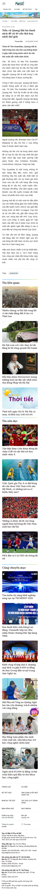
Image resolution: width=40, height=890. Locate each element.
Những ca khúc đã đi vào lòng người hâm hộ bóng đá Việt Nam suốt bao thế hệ (19, 523)
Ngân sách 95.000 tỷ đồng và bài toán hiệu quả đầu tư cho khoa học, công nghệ (19, 774)
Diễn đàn (22, 21)
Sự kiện (17, 9)
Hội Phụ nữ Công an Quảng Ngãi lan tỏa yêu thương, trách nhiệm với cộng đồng (19, 705)
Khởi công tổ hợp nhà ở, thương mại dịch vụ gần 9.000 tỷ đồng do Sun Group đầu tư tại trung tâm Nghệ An (19, 669)
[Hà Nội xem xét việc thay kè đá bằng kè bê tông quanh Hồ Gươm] (20, 332)
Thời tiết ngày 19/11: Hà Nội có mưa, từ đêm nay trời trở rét (18, 413)
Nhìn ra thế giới (8, 800)
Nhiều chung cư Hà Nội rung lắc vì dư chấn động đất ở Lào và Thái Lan (19, 313)
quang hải (14, 273)
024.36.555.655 (7, 817)
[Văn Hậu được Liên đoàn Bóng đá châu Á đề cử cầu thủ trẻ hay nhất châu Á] (20, 435)
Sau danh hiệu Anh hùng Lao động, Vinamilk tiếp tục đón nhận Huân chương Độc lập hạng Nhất (19, 631)
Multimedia (26, 808)
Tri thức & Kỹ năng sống (29, 802)
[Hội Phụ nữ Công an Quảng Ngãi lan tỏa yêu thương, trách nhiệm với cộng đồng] (20, 689)
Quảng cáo (25, 817)
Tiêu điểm (14, 21)
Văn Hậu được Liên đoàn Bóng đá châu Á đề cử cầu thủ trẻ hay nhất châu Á (19, 451)
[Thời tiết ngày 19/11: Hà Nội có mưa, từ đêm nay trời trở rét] (20, 398)
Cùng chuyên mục (14, 567)
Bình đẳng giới (8, 808)
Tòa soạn (27, 824)
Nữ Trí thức (27, 9)
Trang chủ (7, 9)
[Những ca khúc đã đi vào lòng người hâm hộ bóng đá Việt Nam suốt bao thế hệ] (20, 507)
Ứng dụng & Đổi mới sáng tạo (29, 794)
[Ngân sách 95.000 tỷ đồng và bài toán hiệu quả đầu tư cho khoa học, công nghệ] (20, 758)
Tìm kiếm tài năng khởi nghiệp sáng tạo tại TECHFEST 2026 (19, 597)
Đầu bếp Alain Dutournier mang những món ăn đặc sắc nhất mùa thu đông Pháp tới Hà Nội (19, 379)
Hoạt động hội (32, 21)
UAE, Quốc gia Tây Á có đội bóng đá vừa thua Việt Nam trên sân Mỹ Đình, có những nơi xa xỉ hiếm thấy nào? (19, 487)
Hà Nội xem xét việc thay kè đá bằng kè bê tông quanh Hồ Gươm (19, 346)
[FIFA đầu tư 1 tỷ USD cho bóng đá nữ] (20, 542)
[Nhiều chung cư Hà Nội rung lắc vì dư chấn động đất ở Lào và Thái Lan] (20, 297)
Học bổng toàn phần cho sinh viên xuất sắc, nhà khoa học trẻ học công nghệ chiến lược (19, 739)
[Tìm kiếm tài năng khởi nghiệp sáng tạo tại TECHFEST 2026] (20, 582)
